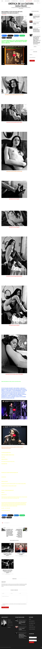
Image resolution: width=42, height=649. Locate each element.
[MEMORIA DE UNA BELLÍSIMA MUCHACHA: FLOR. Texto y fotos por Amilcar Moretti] (7, 564)
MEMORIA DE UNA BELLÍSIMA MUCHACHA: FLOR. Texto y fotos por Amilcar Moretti (7, 571)
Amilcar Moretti (4, 14)
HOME (30, 619)
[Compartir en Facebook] (4, 522)
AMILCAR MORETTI (31, 621)
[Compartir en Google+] (7, 522)
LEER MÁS (9, 627)
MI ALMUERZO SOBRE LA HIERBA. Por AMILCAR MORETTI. (7, 554)
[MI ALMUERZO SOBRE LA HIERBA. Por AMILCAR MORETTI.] (7, 547)
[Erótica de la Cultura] (21, 6)
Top (41, 647)
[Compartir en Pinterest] (8, 522)
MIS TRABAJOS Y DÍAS (32, 623)
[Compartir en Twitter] (6, 522)
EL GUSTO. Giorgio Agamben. (21, 554)
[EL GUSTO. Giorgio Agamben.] (21, 547)
